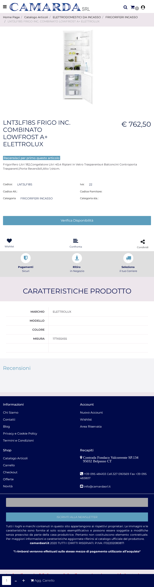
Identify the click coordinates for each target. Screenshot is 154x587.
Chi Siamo (10, 412)
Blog (6, 426)
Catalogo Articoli (36, 17)
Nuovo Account (91, 412)
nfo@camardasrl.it (98, 486)
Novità (8, 486)
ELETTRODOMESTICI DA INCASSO (77, 17)
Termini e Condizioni (18, 440)
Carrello (9, 465)
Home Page (11, 17)
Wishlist (86, 419)
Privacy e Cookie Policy (20, 433)
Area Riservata (91, 426)
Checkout (10, 472)
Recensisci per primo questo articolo (32, 158)
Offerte (8, 479)
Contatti (9, 419)
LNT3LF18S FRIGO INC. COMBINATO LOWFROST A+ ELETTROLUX (53, 21)
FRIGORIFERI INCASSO (121, 17)
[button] (77, 67)
